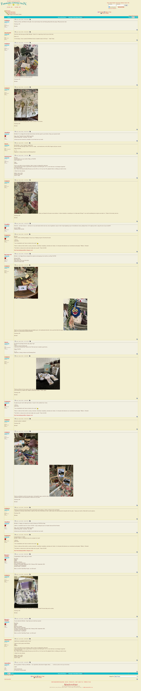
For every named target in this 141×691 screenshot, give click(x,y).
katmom (6, 143)
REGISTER (121, 7)
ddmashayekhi (7, 32)
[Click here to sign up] (14, 7)
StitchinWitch (7, 663)
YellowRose (7, 132)
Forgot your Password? (112, 8)
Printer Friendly (105, 13)
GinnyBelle (6, 224)
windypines (7, 20)
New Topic (101, 12)
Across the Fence (11, 13)
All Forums (8, 10)
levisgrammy (7, 235)
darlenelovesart (7, 156)
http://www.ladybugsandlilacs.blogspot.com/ (23, 250)
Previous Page (131, 15)
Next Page (136, 15)
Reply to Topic (108, 12)
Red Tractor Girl (8, 254)
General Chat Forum (11, 12)
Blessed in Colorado (6, 555)
